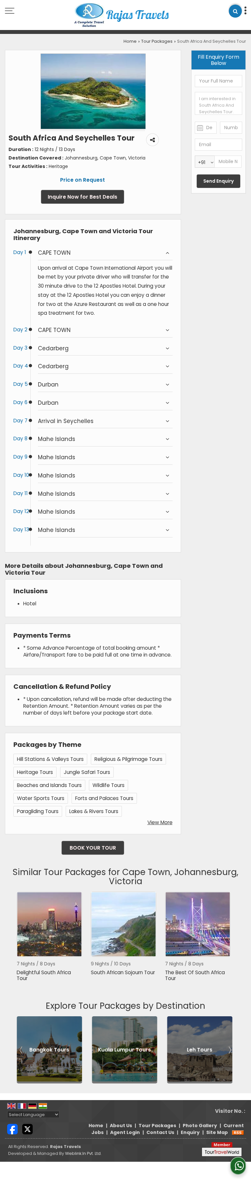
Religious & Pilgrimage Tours (128, 759)
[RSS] (238, 1132)
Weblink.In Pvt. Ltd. (83, 1153)
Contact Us (160, 1132)
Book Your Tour (93, 847)
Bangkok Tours (48, 1049)
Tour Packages (157, 41)
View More (160, 822)
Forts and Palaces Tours (104, 798)
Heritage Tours (35, 772)
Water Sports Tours (40, 798)
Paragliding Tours (38, 811)
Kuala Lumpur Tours (123, 1049)
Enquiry (190, 1132)
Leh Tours (198, 1049)
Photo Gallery (200, 1125)
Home (130, 41)
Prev (21, 1050)
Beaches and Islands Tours (49, 785)
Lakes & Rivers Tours (93, 811)
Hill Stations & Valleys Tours (50, 759)
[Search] (235, 11)
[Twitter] (27, 1129)
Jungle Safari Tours (87, 772)
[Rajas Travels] (121, 15)
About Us (121, 1125)
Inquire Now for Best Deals (82, 196)
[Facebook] (12, 1129)
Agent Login (125, 1132)
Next (229, 1050)
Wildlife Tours (108, 785)
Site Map (217, 1132)
